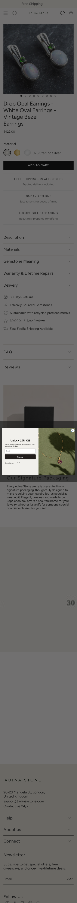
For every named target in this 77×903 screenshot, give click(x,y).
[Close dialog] (72, 430)
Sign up (20, 457)
